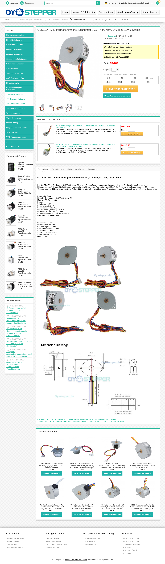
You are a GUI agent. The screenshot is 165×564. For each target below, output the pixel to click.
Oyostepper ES (128, 547)
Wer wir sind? (12, 544)
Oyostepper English (129, 550)
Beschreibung (43, 169)
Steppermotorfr (128, 553)
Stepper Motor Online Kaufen (76, 560)
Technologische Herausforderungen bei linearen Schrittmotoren (16, 320)
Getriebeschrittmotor (14, 54)
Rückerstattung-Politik (92, 538)
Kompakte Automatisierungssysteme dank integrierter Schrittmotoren (19, 354)
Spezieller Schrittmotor (15, 108)
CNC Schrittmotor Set (15, 78)
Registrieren (29, 3)
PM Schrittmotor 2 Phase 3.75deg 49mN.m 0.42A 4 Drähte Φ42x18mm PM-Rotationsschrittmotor (142, 467)
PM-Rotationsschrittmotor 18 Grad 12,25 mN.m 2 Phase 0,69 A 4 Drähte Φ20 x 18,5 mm (112, 507)
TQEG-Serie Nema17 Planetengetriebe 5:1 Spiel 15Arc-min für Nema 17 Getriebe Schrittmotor (24, 231)
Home (65, 12)
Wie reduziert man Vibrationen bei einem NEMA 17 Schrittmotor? (19, 343)
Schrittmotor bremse (14, 73)
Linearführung (12, 123)
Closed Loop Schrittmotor (16, 59)
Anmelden (14, 3)
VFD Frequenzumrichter (16, 137)
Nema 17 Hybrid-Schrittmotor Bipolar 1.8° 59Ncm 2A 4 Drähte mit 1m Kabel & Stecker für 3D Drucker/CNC (25, 178)
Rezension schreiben (115, 38)
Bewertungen (93, 169)
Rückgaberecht (89, 541)
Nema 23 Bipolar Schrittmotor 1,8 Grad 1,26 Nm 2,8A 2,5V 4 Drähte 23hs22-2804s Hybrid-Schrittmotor (25, 284)
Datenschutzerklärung (15, 538)
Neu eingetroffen (13, 83)
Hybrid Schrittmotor (14, 40)
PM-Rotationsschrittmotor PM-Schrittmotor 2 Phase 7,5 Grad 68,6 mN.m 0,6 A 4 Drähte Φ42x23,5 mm (52, 508)
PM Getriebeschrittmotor (15, 104)
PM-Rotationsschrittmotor (58, 20)
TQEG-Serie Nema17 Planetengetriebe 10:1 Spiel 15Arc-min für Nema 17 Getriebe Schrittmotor (24, 271)
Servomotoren (106, 12)
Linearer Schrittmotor (15, 49)
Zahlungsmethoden (53, 538)
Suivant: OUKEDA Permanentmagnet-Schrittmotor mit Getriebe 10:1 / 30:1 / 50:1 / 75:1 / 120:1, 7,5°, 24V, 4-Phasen (80, 421)
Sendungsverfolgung (128, 12)
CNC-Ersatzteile (12, 147)
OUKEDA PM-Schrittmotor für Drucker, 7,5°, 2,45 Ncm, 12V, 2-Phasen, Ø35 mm (51, 466)
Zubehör (9, 142)
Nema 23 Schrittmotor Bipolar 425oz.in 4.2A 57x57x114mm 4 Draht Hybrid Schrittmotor (25, 218)
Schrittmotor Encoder (15, 64)
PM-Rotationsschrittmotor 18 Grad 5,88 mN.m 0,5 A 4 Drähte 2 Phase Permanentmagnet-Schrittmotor (142, 508)
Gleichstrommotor (13, 118)
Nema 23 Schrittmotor (130, 541)
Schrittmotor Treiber (14, 45)
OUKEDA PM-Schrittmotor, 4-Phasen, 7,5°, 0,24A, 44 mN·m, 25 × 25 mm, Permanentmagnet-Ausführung (82, 467)
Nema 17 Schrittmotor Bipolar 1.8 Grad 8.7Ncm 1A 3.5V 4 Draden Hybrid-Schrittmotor (25, 258)
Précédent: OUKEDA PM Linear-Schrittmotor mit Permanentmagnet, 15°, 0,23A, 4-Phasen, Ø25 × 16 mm (76, 419)
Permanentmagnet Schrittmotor (30, 20)
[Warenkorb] (157, 3)
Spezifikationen (58, 169)
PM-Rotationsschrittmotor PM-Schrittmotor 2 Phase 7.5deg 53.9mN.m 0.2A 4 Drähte (82, 507)
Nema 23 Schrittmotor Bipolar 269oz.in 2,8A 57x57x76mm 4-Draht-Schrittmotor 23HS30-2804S (25, 191)
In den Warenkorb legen (132, 134)
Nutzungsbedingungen (15, 547)
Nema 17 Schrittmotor (83, 12)
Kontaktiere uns (150, 12)
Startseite (8, 20)
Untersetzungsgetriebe (15, 35)
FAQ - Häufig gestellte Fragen (57, 544)
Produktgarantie (90, 544)
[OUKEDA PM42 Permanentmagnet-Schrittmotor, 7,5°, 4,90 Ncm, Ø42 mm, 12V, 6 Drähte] (69, 66)
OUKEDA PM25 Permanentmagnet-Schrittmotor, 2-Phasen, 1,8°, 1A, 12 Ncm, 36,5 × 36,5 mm (112, 467)
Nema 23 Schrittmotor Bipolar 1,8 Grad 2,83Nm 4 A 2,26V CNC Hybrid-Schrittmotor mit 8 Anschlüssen (25, 244)
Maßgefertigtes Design (75, 169)
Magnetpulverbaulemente (16, 127)
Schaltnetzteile (12, 69)
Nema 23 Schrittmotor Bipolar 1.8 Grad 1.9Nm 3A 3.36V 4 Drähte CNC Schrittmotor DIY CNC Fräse (25, 204)
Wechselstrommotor (14, 113)
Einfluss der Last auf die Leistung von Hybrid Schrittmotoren (16, 310)
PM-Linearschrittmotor (14, 94)
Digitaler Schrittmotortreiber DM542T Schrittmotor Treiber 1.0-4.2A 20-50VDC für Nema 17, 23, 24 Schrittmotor (25, 165)
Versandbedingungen (53, 541)
